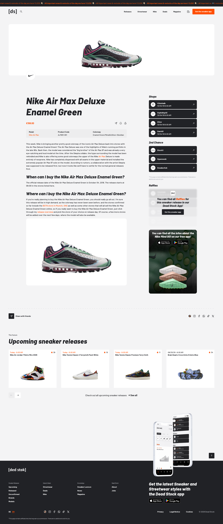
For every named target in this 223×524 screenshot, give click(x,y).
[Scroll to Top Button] (211, 455)
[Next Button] (18, 395)
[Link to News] (21, 11)
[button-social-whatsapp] (203, 316)
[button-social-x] (213, 316)
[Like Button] (125, 123)
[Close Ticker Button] (213, 3)
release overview (45, 212)
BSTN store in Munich (53, 205)
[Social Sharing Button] (11, 316)
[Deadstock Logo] (13, 11)
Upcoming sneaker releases (48, 341)
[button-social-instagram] (194, 316)
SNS (66, 205)
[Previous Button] (11, 395)
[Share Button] (116, 123)
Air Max (101, 156)
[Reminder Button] (120, 123)
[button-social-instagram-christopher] (189, 316)
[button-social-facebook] (199, 316)
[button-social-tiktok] (208, 316)
